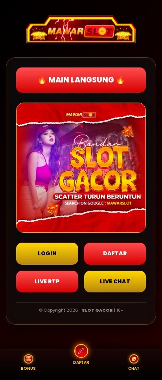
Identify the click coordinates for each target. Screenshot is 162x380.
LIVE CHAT (115, 281)
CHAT (134, 368)
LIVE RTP (47, 281)
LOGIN (47, 253)
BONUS (28, 368)
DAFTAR (115, 253)
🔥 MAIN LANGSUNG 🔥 (81, 80)
